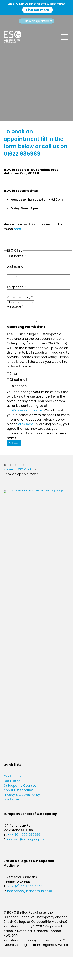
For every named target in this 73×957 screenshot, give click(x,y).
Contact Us (12, 776)
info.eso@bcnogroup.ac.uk (28, 839)
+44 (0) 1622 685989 (23, 834)
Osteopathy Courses (20, 785)
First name (16, 256)
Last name (16, 266)
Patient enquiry (20, 297)
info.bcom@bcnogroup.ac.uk (30, 891)
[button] (64, 37)
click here (25, 424)
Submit (14, 443)
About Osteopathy (18, 790)
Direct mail (18, 379)
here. (17, 229)
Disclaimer (12, 799)
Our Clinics (12, 781)
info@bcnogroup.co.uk (24, 410)
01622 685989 (22, 153)
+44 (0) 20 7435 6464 (25, 886)
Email (12, 277)
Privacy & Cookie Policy (22, 794)
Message (15, 306)
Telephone (16, 287)
